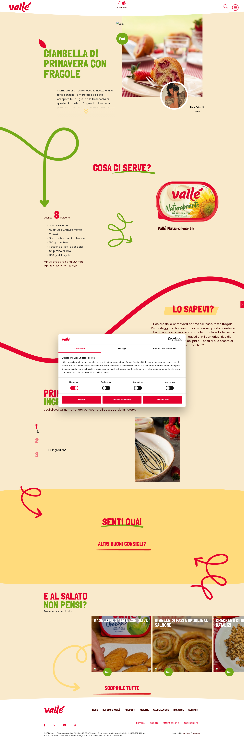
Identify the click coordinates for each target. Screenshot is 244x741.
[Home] (20, 7)
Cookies (154, 722)
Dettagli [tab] (122, 348)
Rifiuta (81, 400)
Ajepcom (196, 733)
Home (95, 709)
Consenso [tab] (80, 348)
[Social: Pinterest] (79, 726)
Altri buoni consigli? (122, 543)
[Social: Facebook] (48, 726)
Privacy (140, 722)
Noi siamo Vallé (111, 709)
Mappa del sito (171, 722)
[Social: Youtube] (68, 726)
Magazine (178, 709)
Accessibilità (191, 722)
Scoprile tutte (122, 688)
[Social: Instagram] (58, 726)
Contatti (193, 709)
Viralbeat (186, 733)
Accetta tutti (163, 400)
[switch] (106, 388)
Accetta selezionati (122, 400)
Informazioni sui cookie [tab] (164, 348)
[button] (226, 6)
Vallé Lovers (161, 709)
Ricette (144, 709)
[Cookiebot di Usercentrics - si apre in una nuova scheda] (170, 339)
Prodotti (130, 709)
